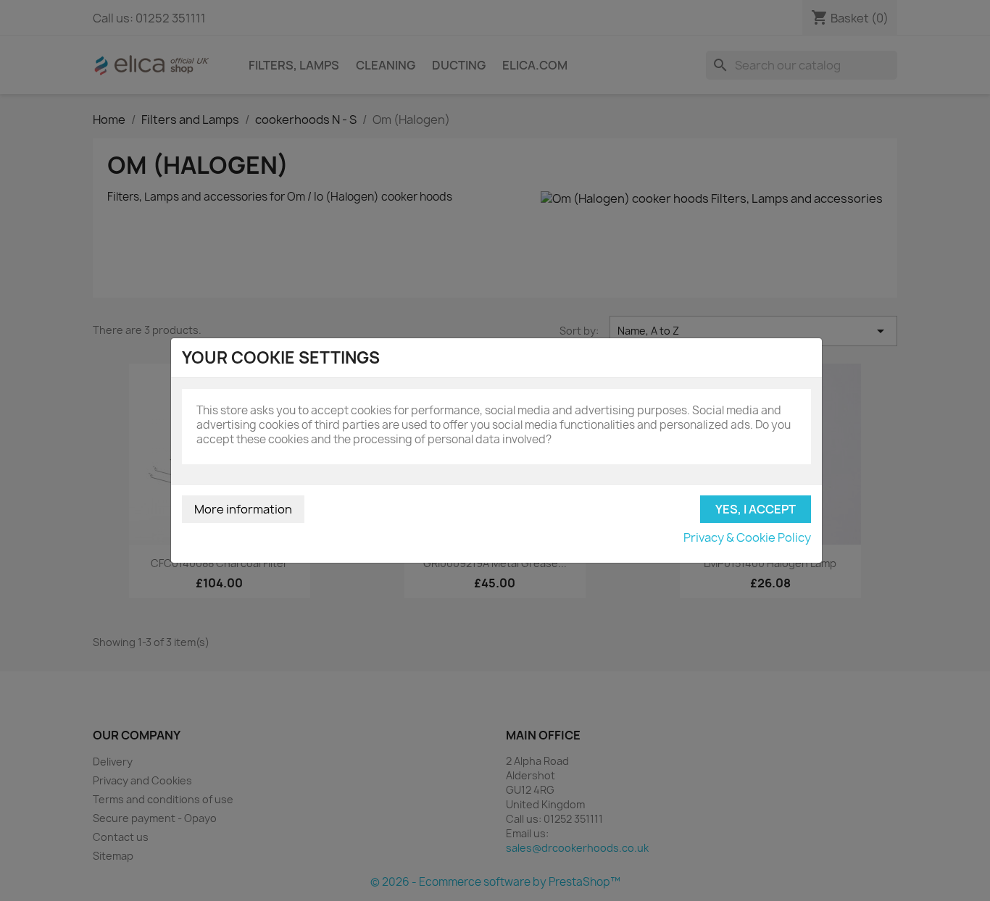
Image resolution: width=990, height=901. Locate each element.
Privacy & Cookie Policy (747, 537)
